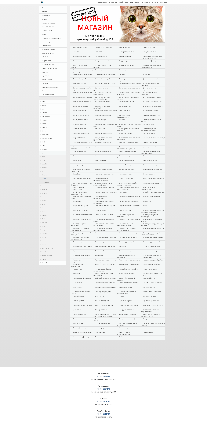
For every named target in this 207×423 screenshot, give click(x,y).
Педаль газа (77, 201)
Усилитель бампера (79, 314)
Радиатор (122, 246)
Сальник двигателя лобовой (128, 283)
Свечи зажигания (48, 27)
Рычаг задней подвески (127, 273)
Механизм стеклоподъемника (153, 165)
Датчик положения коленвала (129, 88)
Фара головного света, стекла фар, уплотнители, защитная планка (104, 316)
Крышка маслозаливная (81, 156)
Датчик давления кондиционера (124, 80)
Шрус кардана (100, 332)
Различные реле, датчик (81, 255)
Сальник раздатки (125, 287)
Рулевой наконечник (150, 269)
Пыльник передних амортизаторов (100, 243)
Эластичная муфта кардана (82, 337)
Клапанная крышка (125, 133)
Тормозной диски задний (151, 301)
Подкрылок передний (80, 206)
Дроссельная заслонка (103, 115)
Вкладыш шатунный (102, 61)
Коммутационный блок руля (82, 142)
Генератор (122, 70)
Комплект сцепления (150, 142)
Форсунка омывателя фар (128, 319)
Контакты (163, 2)
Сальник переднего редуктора (105, 287)
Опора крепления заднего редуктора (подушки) (103, 184)
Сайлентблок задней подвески (105, 278)
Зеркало (122, 120)
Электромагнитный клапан (104, 337)
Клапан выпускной (79, 129)
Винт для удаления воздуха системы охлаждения (151, 57)
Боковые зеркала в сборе (82, 56)
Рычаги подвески (48, 42)
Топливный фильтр (149, 296)
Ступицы (45, 83)
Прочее (44, 91)
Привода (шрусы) (101, 210)
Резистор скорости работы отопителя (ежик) (151, 256)
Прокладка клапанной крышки (129, 219)
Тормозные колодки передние (153, 305)
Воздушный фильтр (149, 61)
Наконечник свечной (126, 169)
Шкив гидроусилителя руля (104, 328)
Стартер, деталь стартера (152, 292)
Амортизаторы (47, 61)
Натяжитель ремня (125, 174)
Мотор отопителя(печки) (103, 169)
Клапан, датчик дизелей (103, 133)
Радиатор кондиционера (151, 246)
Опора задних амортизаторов (153, 178)
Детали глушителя (125, 106)
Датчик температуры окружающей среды (101, 98)
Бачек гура (76, 52)
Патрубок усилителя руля (151, 197)
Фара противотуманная (127, 314)
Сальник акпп (77, 283)
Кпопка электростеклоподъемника (126, 148)
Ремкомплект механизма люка (129, 260)
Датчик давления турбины (152, 79)
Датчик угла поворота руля (152, 97)
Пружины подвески (48, 49)
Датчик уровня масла (102, 101)
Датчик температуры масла (82, 97)
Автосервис (145, 2)
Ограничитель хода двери (82, 178)
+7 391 (103, 376)
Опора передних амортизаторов (77, 188)
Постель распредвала (80, 210)
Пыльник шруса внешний (151, 242)
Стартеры (45, 72)
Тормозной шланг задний (104, 305)
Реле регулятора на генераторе (78, 261)
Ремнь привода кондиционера (77, 265)
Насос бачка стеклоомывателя (77, 175)
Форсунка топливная (150, 319)
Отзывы (155, 2)
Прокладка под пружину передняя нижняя (126, 229)
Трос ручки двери (101, 310)
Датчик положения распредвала (148, 89)
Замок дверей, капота (80, 120)
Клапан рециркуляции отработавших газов (149, 130)
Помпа (145, 206)
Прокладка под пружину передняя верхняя (102, 229)
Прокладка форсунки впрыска (105, 237)
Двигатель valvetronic (80, 106)
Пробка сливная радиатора (82, 215)
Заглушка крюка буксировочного (123, 116)
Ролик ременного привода (152, 264)
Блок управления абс (150, 52)
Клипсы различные (149, 133)
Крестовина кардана (80, 151)
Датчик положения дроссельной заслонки (101, 89)
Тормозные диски (48, 53)
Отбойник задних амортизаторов (148, 188)
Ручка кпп (76, 273)
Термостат (122, 296)
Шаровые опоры (47, 30)
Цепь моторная (78, 323)
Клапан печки (100, 129)
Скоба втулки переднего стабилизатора (126, 293)
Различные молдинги (126, 251)
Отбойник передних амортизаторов (79, 193)
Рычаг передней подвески (82, 278)
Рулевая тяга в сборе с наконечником (102, 270)
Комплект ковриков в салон (128, 142)
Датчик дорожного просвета (105, 83)
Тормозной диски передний (82, 305)
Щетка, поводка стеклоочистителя (123, 333)
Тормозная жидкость (102, 301)
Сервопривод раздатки (103, 292)
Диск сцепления (124, 111)
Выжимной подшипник (127, 65)
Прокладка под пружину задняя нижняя (80, 229)
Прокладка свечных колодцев (129, 233)
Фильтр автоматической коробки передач (150, 315)
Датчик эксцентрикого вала (152, 101)
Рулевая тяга (77, 269)
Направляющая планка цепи (152, 169)
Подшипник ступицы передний (129, 206)
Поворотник (147, 201)
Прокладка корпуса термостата (78, 225)
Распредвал (99, 255)
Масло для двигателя (150, 160)
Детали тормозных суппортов (153, 106)
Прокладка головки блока (82, 219)
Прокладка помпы (101, 233)
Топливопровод (78, 301)
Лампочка (146, 156)
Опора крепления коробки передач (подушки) (127, 184)
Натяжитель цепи (149, 174)
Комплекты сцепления (49, 68)
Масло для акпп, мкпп (126, 160)
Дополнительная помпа (81, 115)
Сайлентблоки (47, 46)
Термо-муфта (99, 296)
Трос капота (77, 310)
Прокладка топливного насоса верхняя (80, 238)
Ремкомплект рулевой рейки (153, 260)
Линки (44, 34)
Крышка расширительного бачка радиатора (127, 157)
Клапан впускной (148, 124)
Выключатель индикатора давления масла (151, 66)
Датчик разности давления (82, 92)
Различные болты (101, 251)
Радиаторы (45, 76)
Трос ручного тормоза (126, 310)
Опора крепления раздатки (152, 183)
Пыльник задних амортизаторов (77, 243)
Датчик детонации (79, 83)
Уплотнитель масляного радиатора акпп (150, 311)
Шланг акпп (147, 328)
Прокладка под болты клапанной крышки (125, 225)
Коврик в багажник (79, 138)
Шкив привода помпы (126, 328)
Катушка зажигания (79, 124)
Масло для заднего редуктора (78, 166)
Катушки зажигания (48, 95)
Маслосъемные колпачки (104, 165)
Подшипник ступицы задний (105, 206)
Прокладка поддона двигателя (153, 228)
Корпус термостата (101, 147)
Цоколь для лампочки (102, 323)
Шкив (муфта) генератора (82, 328)
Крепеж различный (149, 147)
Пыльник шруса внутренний (82, 246)
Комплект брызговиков (103, 142)
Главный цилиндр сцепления (105, 74)
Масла (44, 8)
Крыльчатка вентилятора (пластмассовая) (151, 152)
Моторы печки (47, 80)
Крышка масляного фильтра (104, 156)
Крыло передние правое (127, 151)
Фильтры (45, 12)
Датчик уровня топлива (127, 101)
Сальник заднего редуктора (152, 283)
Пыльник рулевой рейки (127, 242)
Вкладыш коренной (79, 61)
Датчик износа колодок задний (130, 83)
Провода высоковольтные (104, 215)
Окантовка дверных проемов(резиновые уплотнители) (101, 180)
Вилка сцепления (125, 56)
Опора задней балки (126, 178)
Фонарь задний (78, 319)
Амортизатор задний (80, 47)
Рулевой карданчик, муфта (128, 269)
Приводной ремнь (125, 210)
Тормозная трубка (125, 301)
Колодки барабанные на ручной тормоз (102, 139)
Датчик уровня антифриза (82, 101)
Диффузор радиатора (150, 111)
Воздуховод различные (127, 61)
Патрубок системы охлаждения (129, 197)
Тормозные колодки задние (128, 305)
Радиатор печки (78, 251)
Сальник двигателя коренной (105, 283)
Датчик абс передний (102, 79)
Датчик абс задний (79, 79)
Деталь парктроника (80, 111)
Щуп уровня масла (149, 332)
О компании (102, 2)
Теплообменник (78, 296)
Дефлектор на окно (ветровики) (106, 111)
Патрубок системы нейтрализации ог (100, 197)
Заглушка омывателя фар (151, 115)
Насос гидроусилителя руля (104, 174)
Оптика (44, 19)
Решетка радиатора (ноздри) (105, 264)
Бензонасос (99, 52)
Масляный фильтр (125, 165)
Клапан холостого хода (81, 133)
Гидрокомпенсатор (149, 70)
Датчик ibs (146, 74)
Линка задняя (77, 160)
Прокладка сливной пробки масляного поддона (151, 234)
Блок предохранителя (126, 52)
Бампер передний (149, 47)
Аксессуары (46, 15)
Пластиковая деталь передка (129, 201)
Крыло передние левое (103, 151)
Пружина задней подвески (128, 237)
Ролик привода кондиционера (129, 264)
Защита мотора (100, 120)
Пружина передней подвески (153, 237)
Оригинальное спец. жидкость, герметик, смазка (128, 188)
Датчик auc (123, 74)
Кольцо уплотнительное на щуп (154, 138)
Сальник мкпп (77, 287)
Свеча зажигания (149, 287)
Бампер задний (124, 47)
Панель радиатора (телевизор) (106, 192)
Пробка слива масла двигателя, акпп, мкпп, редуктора (152, 211)
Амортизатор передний (103, 47)
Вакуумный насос (101, 56)
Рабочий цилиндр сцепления (105, 246)
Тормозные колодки (49, 23)
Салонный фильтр (149, 278)
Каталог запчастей (116, 2)
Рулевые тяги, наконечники (51, 38)
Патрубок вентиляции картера (153, 192)
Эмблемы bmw (124, 337)
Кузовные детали (48, 64)
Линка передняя (100, 160)
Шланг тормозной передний (82, 332)
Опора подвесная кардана (104, 187)
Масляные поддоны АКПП (50, 87)
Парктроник (123, 192)
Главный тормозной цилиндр (83, 74)
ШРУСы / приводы (48, 57)
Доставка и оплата (132, 2)
